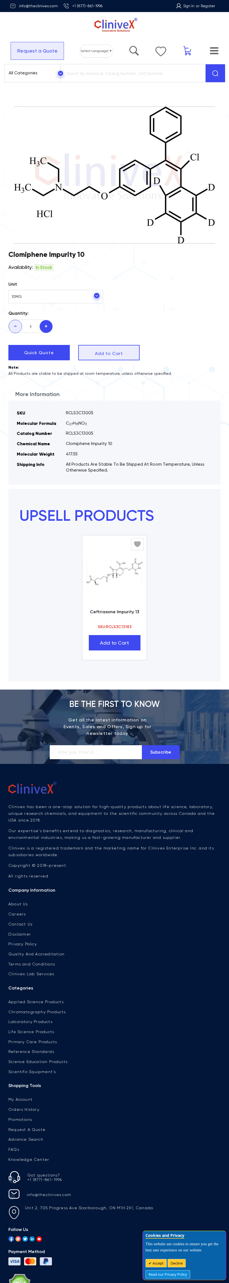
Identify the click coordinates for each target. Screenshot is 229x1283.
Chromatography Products (37, 1028)
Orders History (23, 1125)
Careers (17, 930)
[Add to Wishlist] (137, 560)
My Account (20, 1115)
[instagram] (18, 1255)
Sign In (188, 6)
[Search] (215, 73)
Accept (158, 1263)
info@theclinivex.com (38, 6)
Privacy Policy (22, 960)
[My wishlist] (160, 48)
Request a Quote (37, 51)
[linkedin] (32, 1255)
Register (208, 6)
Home (19, 104)
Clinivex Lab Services (31, 990)
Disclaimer (19, 950)
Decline (177, 1263)
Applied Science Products (36, 1017)
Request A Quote (27, 1145)
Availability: (20, 283)
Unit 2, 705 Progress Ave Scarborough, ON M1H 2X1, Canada (89, 1224)
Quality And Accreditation (36, 970)
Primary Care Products (32, 1057)
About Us (18, 920)
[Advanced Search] (134, 48)
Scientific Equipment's (32, 1087)
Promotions (20, 1135)
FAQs (13, 1165)
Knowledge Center (28, 1175)
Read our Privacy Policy (168, 1274)
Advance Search (25, 1155)
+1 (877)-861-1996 (87, 6)
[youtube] (39, 1255)
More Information (37, 410)
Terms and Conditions (31, 980)
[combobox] (132, 73)
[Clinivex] (114, 25)
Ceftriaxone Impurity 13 (114, 627)
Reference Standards (31, 1067)
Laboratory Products (30, 1037)
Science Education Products (38, 1077)
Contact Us (20, 940)
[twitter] (25, 1255)
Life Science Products (31, 1047)
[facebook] (11, 1255)
